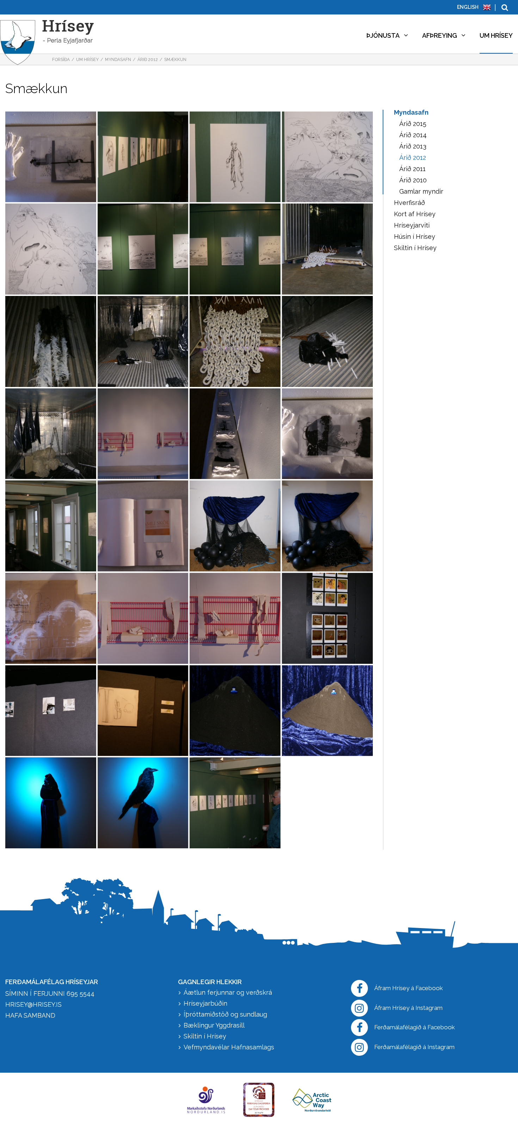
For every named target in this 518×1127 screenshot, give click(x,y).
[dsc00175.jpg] (50, 156)
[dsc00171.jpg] (235, 525)
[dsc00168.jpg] (50, 618)
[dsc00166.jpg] (235, 618)
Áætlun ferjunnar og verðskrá (228, 992)
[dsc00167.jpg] (143, 618)
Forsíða (61, 59)
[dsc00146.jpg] (235, 802)
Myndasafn (118, 59)
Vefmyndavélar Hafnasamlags (230, 1047)
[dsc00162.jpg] (327, 618)
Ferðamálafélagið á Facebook (414, 1027)
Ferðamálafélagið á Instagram (414, 1046)
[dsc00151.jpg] (50, 802)
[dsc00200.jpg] (327, 156)
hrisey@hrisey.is (33, 1004)
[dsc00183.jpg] (50, 433)
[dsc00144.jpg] (50, 525)
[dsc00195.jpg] (143, 249)
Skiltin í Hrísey (205, 1036)
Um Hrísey (87, 59)
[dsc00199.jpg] (50, 249)
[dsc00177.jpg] (327, 433)
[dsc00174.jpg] (143, 525)
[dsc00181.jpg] (143, 433)
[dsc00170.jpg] (327, 525)
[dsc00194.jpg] (235, 249)
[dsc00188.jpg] (235, 341)
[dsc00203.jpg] (143, 156)
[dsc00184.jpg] (327, 341)
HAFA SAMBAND (30, 1015)
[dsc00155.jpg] (235, 710)
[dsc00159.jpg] (50, 710)
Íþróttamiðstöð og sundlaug (225, 1014)
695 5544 (80, 993)
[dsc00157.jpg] (143, 710)
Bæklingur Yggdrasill (214, 1025)
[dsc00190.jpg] (143, 341)
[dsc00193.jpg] (327, 249)
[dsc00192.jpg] (50, 341)
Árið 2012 (147, 59)
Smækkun (175, 59)
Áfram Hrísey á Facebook (408, 988)
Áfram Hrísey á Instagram (408, 1007)
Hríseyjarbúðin (205, 1003)
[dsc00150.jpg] (143, 802)
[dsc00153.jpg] (327, 710)
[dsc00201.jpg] (235, 156)
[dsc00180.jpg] (235, 433)
